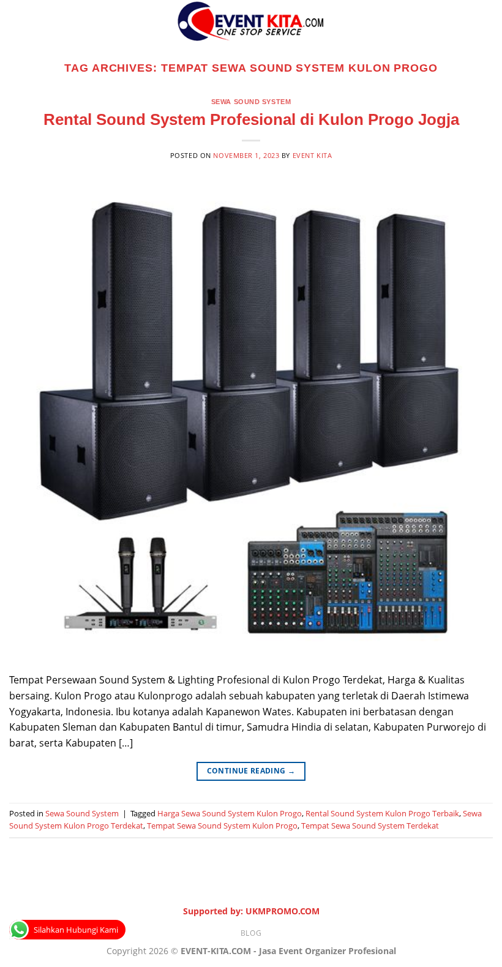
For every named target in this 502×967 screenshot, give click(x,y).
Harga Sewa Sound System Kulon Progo (229, 813)
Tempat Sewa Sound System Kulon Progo (222, 825)
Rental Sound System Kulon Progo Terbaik (382, 813)
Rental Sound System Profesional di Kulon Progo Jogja (251, 119)
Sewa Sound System (251, 101)
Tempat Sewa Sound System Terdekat (370, 825)
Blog (251, 933)
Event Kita (312, 155)
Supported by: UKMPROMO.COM (251, 911)
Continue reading (251, 771)
